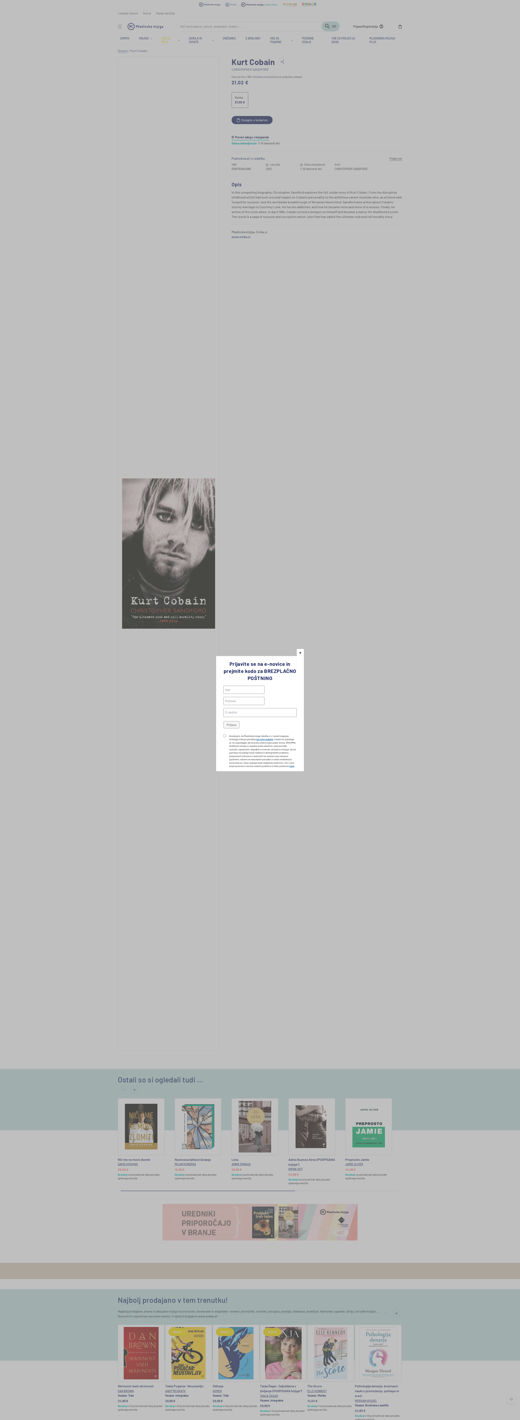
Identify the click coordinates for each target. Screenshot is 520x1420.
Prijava (231, 725)
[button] (300, 652)
